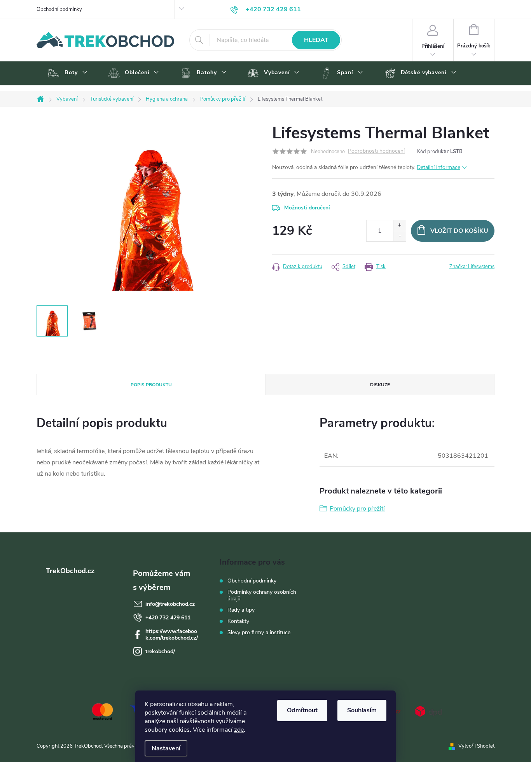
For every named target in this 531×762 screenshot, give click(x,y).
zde (239, 729)
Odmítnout (302, 710)
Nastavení (166, 748)
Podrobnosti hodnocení (376, 151)
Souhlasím (362, 710)
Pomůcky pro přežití (357, 508)
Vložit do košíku (459, 231)
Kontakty (238, 621)
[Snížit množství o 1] (399, 236)
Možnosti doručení (307, 207)
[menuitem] (67, 73)
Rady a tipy (241, 610)
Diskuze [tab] (380, 385)
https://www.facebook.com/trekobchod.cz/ (171, 635)
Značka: (471, 266)
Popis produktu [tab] (151, 385)
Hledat (316, 40)
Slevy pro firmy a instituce (258, 632)
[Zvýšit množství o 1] (399, 225)
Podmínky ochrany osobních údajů (261, 595)
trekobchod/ (160, 651)
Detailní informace (438, 167)
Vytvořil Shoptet (476, 746)
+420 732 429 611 (167, 617)
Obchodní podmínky (59, 9)
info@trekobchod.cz (170, 604)
